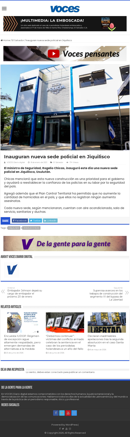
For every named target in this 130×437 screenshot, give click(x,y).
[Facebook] (56, 413)
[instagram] (74, 413)
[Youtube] (68, 413)
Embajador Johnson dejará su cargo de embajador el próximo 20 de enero (24, 292)
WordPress (72, 424)
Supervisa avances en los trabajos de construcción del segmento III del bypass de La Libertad (106, 294)
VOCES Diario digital (16, 162)
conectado (57, 372)
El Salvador (18, 40)
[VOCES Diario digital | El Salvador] (65, 8)
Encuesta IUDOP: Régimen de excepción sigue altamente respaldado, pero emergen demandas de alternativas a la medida (22, 342)
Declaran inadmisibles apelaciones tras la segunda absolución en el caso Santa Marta (106, 340)
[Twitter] (62, 413)
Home (6, 40)
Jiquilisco (14, 228)
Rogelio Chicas (31, 228)
